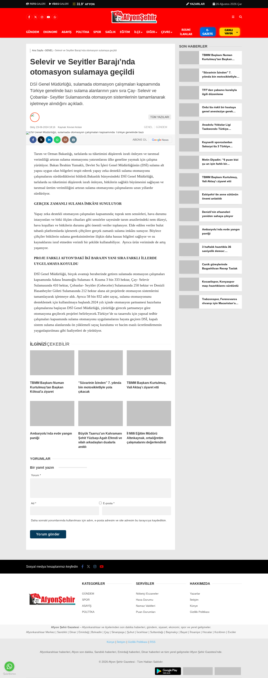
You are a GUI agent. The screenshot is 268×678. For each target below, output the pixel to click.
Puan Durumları (146, 611)
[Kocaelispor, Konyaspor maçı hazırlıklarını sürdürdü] (189, 290)
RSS (152, 641)
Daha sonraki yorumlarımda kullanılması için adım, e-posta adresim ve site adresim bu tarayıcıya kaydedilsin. (99, 520)
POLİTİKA (82, 32)
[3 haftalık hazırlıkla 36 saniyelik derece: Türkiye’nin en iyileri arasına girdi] (189, 255)
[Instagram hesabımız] (42, 17)
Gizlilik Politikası (200, 611)
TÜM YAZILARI (159, 117)
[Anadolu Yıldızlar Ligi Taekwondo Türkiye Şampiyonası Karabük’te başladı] (189, 133)
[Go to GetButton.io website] (9, 674)
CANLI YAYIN (229, 31)
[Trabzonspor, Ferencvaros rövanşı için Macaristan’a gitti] (189, 307)
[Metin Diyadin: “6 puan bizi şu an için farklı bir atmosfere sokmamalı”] (189, 168)
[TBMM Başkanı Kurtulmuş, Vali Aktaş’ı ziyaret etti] (149, 364)
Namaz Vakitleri (145, 605)
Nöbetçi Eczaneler (147, 593)
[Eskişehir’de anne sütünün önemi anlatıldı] (189, 202)
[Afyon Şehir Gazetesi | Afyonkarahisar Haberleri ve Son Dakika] (134, 23)
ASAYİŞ (67, 32)
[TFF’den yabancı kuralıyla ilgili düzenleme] (189, 98)
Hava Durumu (144, 599)
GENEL (148, 127)
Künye (194, 605)
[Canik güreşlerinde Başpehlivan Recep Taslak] (189, 272)
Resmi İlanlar (186, 32)
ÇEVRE (165, 32)
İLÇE (137, 32)
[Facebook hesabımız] (29, 17)
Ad (33, 503)
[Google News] (160, 140)
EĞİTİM (125, 32)
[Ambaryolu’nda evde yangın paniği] (52, 414)
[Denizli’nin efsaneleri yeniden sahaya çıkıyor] (189, 220)
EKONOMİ (50, 32)
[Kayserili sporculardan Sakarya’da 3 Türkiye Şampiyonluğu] (189, 150)
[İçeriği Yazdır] (73, 139)
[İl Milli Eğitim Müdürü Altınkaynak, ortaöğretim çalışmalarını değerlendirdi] (149, 414)
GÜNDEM (32, 32)
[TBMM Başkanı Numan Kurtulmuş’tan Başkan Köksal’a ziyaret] (52, 364)
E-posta (108, 503)
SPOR (97, 32)
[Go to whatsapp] (9, 666)
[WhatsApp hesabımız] (55, 17)
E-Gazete (207, 32)
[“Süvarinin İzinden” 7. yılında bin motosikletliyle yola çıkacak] (100, 364)
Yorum (36, 475)
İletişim (194, 599)
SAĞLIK (110, 32)
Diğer (150, 32)
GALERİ (37, 4)
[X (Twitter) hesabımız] (35, 17)
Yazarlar (195, 593)
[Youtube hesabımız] (48, 17)
